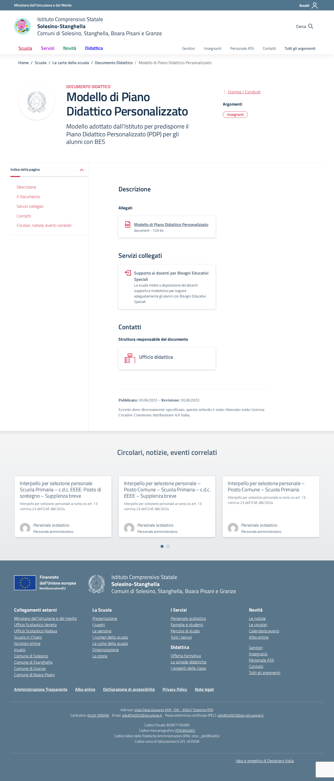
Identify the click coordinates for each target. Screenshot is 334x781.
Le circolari (258, 624)
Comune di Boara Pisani (34, 675)
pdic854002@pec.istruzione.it (241, 715)
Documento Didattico (88, 86)
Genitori (188, 48)
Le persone (101, 631)
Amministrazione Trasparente (40, 689)
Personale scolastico (188, 618)
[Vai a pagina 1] (162, 546)
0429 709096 (98, 715)
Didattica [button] (94, 48)
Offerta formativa (186, 655)
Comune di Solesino (31, 656)
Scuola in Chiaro (28, 637)
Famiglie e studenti (187, 624)
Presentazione (104, 618)
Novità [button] (69, 48)
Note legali (204, 689)
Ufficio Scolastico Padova (35, 631)
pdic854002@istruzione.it (142, 715)
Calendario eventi (264, 631)
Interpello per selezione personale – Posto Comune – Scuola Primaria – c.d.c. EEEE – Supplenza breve (167, 489)
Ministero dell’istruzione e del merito (45, 618)
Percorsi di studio (185, 631)
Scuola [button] (25, 48)
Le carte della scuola (110, 643)
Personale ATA (242, 48)
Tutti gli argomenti (300, 48)
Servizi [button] (47, 48)
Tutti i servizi (181, 637)
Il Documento (28, 196)
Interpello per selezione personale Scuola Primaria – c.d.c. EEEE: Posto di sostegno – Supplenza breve (60, 489)
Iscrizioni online (27, 643)
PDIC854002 (185, 730)
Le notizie (257, 618)
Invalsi (19, 649)
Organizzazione (105, 649)
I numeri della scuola (110, 637)
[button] (49, 170)
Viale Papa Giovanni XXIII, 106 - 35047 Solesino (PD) (173, 709)
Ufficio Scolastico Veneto (35, 624)
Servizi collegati (30, 206)
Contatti (269, 48)
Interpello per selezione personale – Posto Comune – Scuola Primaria (266, 486)
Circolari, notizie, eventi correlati (44, 225)
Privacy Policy (175, 689)
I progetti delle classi (188, 668)
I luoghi (98, 624)
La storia (99, 656)
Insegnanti (212, 48)
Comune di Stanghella (33, 662)
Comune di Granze (30, 668)
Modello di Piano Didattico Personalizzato (171, 224)
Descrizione (26, 187)
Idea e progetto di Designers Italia (265, 761)
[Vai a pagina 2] (167, 546)
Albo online (259, 637)
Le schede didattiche (188, 662)
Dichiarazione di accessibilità (129, 689)
